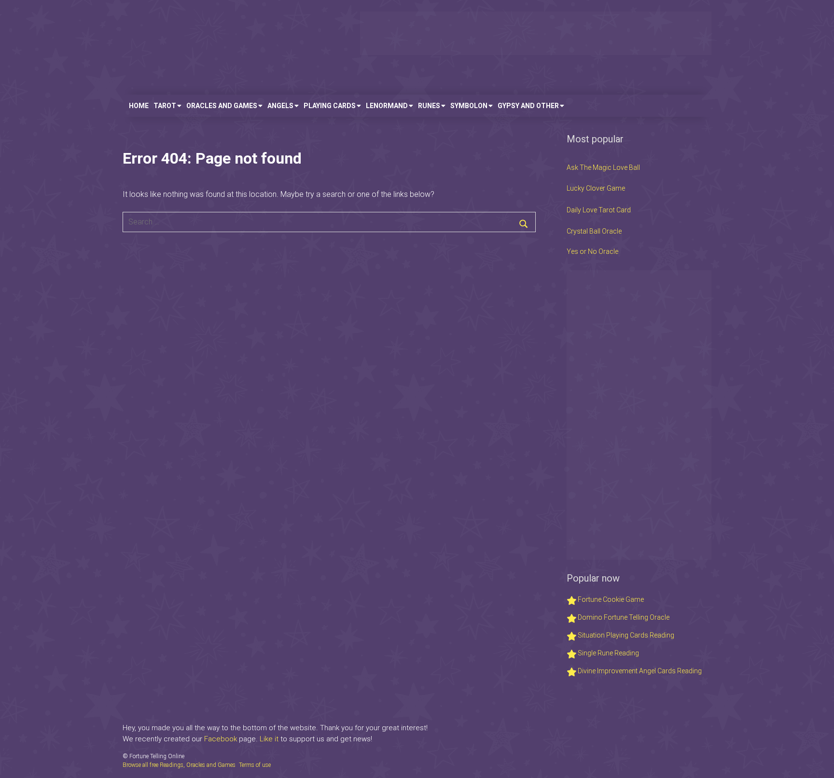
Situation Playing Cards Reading (625, 635)
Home (139, 106)
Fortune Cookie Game (610, 599)
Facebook (220, 739)
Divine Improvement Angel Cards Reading (639, 671)
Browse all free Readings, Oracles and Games (179, 765)
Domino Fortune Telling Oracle (622, 617)
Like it (269, 739)
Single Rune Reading (607, 653)
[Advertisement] (535, 33)
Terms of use (255, 765)
